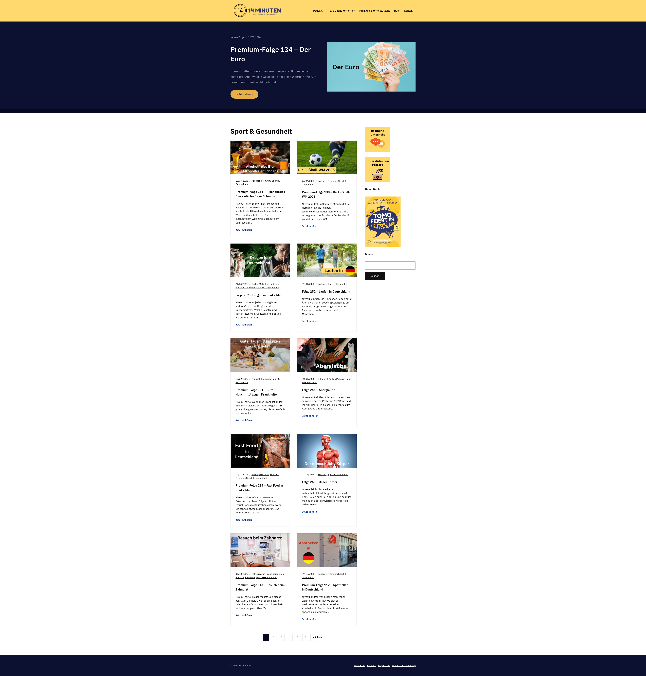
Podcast (318, 10)
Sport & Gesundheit (268, 287)
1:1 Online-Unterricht (342, 10)
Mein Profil (359, 665)
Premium (266, 180)
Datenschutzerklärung (404, 665)
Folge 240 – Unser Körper (319, 482)
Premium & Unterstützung (374, 10)
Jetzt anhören (244, 94)
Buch (397, 10)
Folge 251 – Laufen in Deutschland (326, 291)
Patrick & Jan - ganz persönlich (268, 573)
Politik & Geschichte (246, 287)
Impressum (384, 665)
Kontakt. (371, 665)
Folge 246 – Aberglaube (318, 390)
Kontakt (409, 10)
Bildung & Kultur (260, 284)
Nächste (317, 637)
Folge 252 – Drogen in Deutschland (260, 295)
